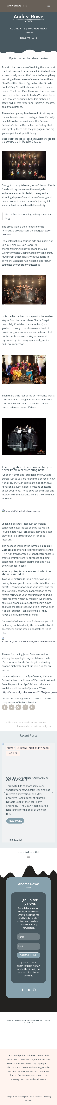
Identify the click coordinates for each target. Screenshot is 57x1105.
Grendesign (28, 1100)
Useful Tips (13, 753)
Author (10, 747)
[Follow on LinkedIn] (28, 989)
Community (17, 28)
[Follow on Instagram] (34, 989)
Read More (15, 820)
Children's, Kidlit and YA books (33, 747)
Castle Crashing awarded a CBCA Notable (27, 779)
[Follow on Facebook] (22, 989)
